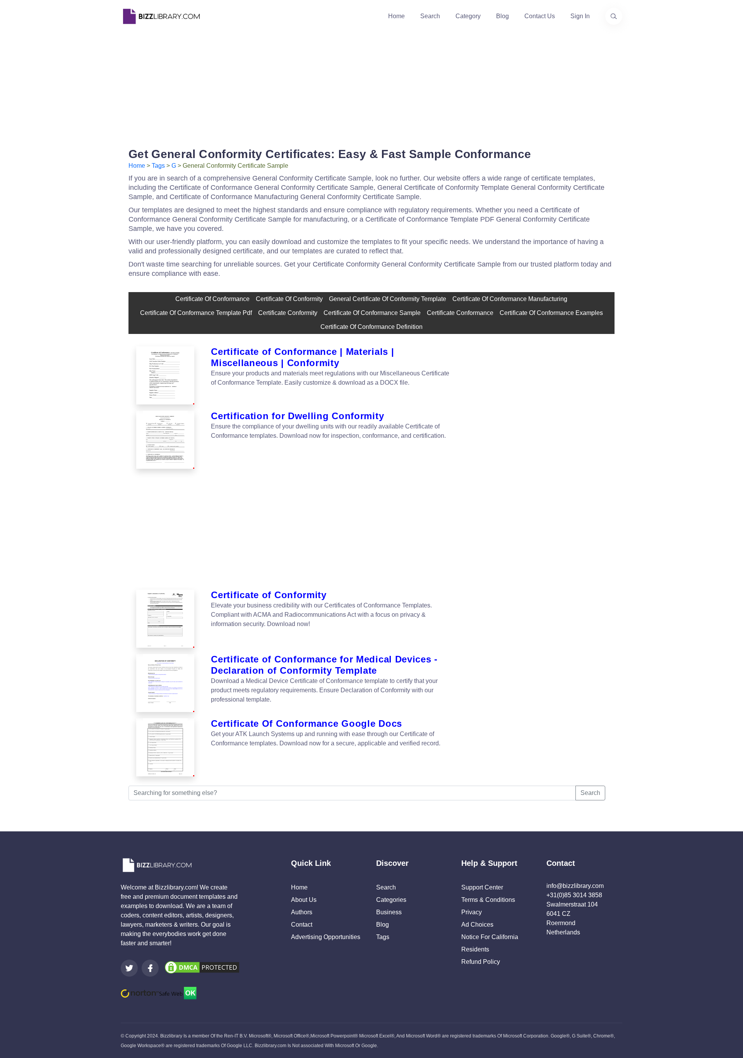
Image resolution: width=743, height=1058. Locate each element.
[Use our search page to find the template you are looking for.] (613, 16)
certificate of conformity (289, 299)
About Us (304, 899)
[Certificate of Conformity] (165, 619)
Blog (502, 16)
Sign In (580, 16)
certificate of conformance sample (372, 313)
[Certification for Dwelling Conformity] (165, 440)
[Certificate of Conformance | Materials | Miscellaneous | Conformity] (165, 375)
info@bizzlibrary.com (575, 886)
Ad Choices (477, 924)
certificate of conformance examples (551, 313)
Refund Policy (480, 961)
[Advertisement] (371, 87)
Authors (301, 912)
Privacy (471, 912)
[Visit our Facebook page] (150, 968)
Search (430, 16)
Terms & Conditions (488, 899)
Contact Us (539, 16)
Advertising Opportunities (325, 937)
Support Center (482, 887)
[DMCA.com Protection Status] (202, 966)
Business (389, 912)
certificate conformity (287, 313)
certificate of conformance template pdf (196, 313)
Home (396, 16)
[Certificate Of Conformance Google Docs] (165, 747)
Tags (158, 165)
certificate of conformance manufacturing (509, 299)
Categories (391, 899)
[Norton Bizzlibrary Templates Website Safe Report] (159, 992)
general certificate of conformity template (387, 299)
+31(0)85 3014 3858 (574, 895)
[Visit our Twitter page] (129, 968)
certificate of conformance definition (371, 326)
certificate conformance (460, 313)
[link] (129, 968)
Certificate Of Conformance (212, 299)
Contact (301, 924)
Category (468, 16)
